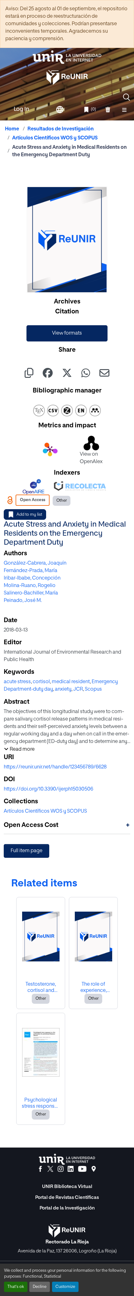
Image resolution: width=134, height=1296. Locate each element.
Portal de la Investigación (67, 1208)
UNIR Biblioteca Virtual (67, 1186)
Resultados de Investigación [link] (60, 129)
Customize (65, 1287)
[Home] (67, 57)
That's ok (15, 1287)
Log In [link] (21, 109)
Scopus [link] (93, 689)
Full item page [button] (26, 850)
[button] (126, 97)
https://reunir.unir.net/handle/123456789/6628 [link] (55, 767)
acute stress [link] (17, 681)
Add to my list (29, 515)
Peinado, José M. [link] (23, 600)
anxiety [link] (63, 689)
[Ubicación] (94, 1169)
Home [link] (12, 129)
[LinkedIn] (71, 1169)
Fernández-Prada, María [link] (30, 570)
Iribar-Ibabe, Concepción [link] (32, 578)
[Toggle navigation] (124, 109)
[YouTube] (82, 1169)
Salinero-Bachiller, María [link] (31, 593)
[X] (50, 1169)
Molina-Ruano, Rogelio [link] (29, 585)
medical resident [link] (71, 681)
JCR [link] (78, 689)
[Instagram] (61, 1169)
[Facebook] (40, 1169)
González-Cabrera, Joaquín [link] (35, 563)
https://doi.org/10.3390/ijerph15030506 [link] (48, 789)
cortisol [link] (41, 681)
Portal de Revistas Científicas (67, 1197)
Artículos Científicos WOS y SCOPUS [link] (55, 138)
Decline (39, 1287)
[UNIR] (67, 1159)
